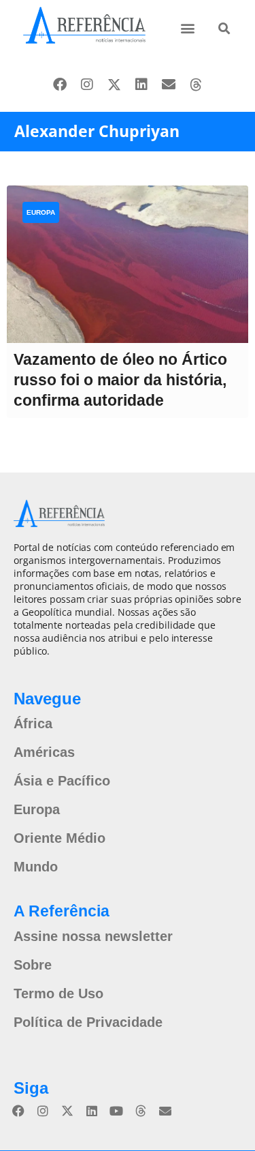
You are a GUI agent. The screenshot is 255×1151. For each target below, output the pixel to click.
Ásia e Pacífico (62, 780)
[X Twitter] (114, 84)
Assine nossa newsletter (93, 936)
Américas (44, 752)
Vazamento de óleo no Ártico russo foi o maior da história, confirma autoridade (120, 379)
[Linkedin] (141, 84)
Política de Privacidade (88, 1022)
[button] (188, 27)
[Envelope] (168, 84)
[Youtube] (116, 1110)
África (33, 723)
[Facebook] (59, 84)
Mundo (36, 866)
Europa (41, 212)
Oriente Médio (59, 838)
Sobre (33, 964)
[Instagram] (87, 84)
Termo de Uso (58, 993)
